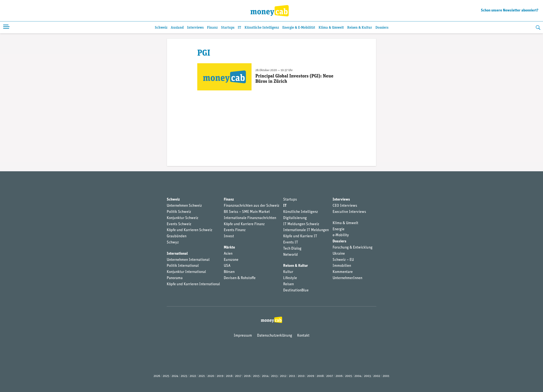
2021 (202, 376)
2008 (320, 376)
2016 (247, 376)
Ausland (177, 28)
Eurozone (231, 260)
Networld (290, 255)
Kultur (288, 272)
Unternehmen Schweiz (184, 206)
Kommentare (343, 272)
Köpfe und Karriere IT (300, 236)
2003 (367, 376)
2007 (329, 376)
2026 (157, 376)
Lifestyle (290, 278)
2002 (376, 376)
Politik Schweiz (179, 212)
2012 (283, 376)
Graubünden (176, 236)
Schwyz (173, 242)
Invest (229, 236)
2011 (292, 376)
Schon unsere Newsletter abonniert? (509, 11)
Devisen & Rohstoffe (240, 278)
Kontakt (303, 336)
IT (239, 28)
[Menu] (6, 27)
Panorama (175, 278)
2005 (348, 376)
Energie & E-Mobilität (298, 28)
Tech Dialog (292, 249)
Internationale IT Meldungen (306, 230)
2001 (386, 376)
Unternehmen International (188, 260)
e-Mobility (341, 235)
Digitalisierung (295, 218)
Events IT (290, 242)
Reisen (288, 284)
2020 (210, 376)
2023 (184, 376)
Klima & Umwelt (331, 28)
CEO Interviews (345, 206)
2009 (310, 376)
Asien (228, 254)
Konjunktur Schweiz (182, 218)
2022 (193, 376)
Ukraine (339, 254)
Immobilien (342, 266)
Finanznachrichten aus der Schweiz (251, 206)
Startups (227, 28)
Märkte (229, 248)
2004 (357, 376)
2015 (256, 376)
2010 (301, 376)
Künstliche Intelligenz (262, 28)
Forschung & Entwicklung (352, 248)
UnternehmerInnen (347, 278)
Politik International (183, 266)
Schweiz (161, 28)
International (177, 254)
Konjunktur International (186, 272)
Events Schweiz (179, 224)
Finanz (212, 28)
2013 (274, 376)
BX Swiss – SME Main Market (247, 212)
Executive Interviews (349, 212)
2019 (220, 376)
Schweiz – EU (343, 260)
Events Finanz (235, 230)
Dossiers (381, 28)
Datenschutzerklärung (274, 336)
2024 (175, 376)
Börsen (229, 272)
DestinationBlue (296, 290)
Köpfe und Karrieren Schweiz (189, 230)
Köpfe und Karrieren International (193, 284)
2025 (166, 376)
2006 (339, 376)
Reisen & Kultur (359, 28)
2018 (229, 376)
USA (227, 266)
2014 (265, 376)
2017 (238, 376)
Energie (338, 229)
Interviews (195, 28)
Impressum (243, 336)
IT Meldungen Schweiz (301, 224)
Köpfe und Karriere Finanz (244, 224)
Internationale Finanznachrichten (250, 218)
